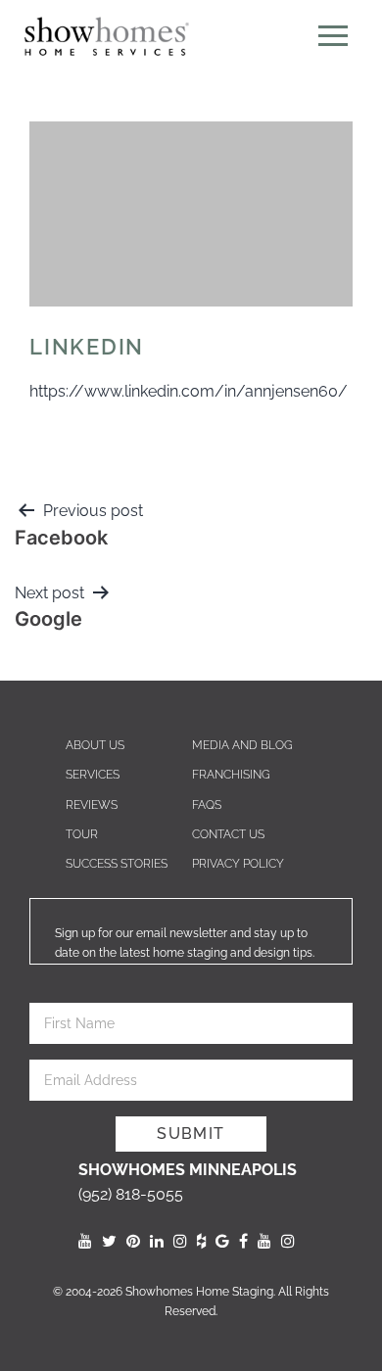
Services (92, 774)
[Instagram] (180, 1241)
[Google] (222, 1241)
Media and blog (242, 745)
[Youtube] (85, 1241)
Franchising (231, 774)
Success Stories (116, 864)
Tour (82, 834)
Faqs (206, 805)
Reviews (92, 805)
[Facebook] (243, 1241)
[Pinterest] (133, 1241)
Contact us (228, 834)
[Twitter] (109, 1241)
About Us (95, 745)
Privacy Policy (238, 864)
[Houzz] (201, 1241)
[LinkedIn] (157, 1241)
